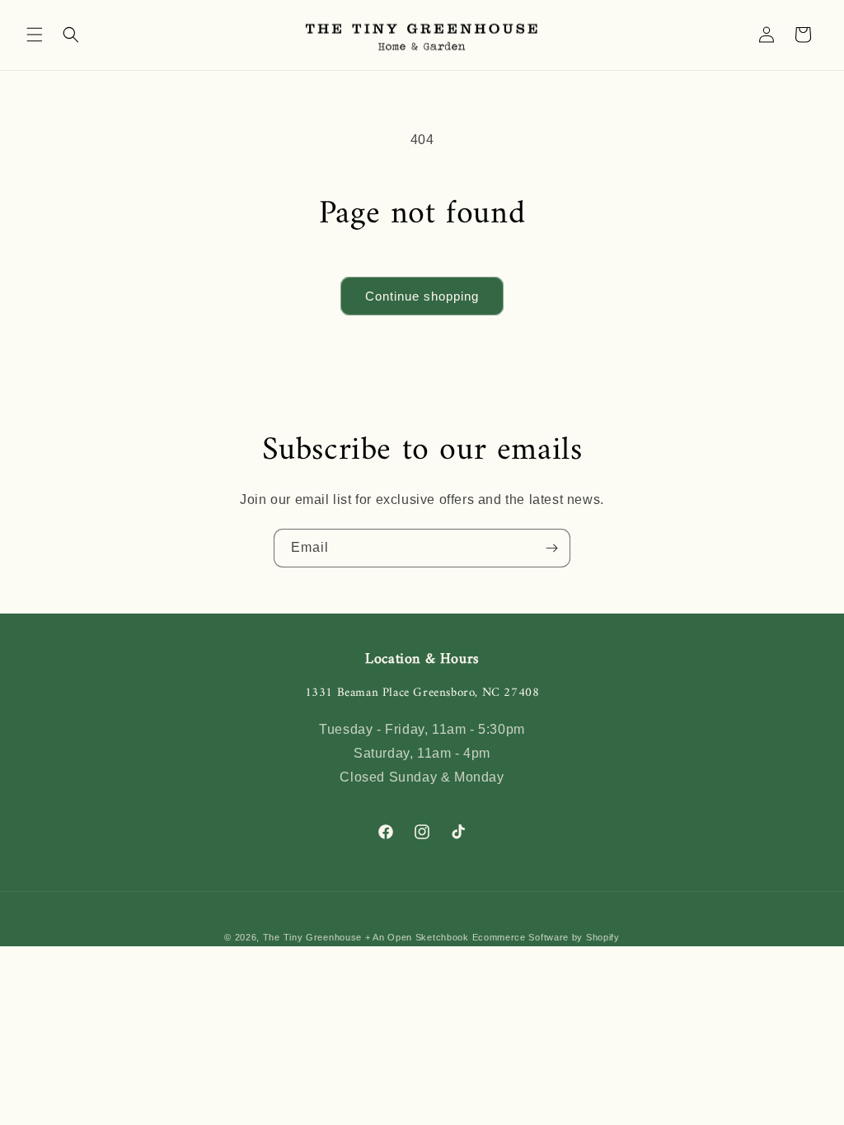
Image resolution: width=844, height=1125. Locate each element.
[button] (34, 34)
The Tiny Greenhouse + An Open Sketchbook (366, 937)
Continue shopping (422, 296)
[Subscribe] (551, 548)
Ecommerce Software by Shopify (546, 937)
